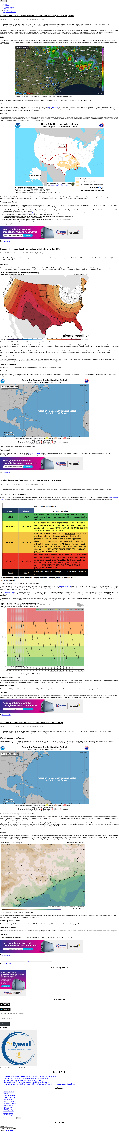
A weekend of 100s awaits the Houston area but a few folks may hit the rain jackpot (37, 15)
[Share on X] (5, 244)
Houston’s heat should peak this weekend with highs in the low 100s (30, 249)
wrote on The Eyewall (34, 453)
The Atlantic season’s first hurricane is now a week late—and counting (31, 722)
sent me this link (9, 592)
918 (5, 963)
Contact (5, 10)
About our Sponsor (8, 7)
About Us (6, 5)
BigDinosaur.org (11, 1130)
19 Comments (6, 715)
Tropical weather (8, 1111)
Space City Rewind (9, 1101)
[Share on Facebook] (1, 244)
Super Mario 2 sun (53, 107)
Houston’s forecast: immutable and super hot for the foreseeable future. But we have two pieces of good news (39, 1084)
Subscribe (4, 1024)
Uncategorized (8, 1113)
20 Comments (6, 955)
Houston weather (9, 1096)
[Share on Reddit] (9, 244)
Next (10, 963)
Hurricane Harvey (9, 1097)
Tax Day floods (8, 1105)
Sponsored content (9, 1103)
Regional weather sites (9, 12)
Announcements (8, 1092)
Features (6, 1094)
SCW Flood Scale (8, 8)
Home (5, 4)
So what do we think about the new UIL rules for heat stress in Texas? (31, 480)
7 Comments (6, 473)
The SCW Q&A (7, 1109)
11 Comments (6, 241)
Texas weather (8, 1107)
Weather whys (8, 1115)
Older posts (27, 961)
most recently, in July (65, 586)
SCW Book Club (8, 1099)
